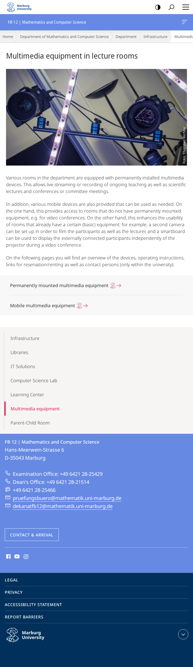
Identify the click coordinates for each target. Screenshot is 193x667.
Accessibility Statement (33, 604)
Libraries (19, 352)
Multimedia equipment (35, 409)
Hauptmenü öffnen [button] (185, 7)
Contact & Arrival (32, 535)
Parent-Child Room (30, 423)
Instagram (26, 556)
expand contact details (183, 634)
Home (8, 36)
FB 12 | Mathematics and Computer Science (185, 22)
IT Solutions (23, 366)
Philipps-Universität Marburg (35, 643)
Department (126, 36)
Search (171, 7)
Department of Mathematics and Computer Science (64, 36)
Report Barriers (24, 617)
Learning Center (27, 394)
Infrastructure (155, 36)
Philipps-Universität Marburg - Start (21, 7)
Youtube (16, 556)
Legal (11, 580)
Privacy (14, 592)
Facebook (8, 556)
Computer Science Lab (34, 380)
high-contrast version (158, 7)
